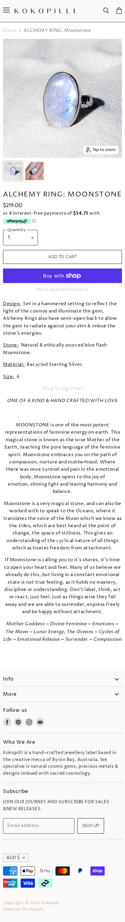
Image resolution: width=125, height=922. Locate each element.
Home (10, 30)
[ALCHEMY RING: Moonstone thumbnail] (13, 171)
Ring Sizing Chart (63, 388)
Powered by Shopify (23, 909)
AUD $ (13, 858)
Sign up (90, 825)
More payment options (62, 289)
